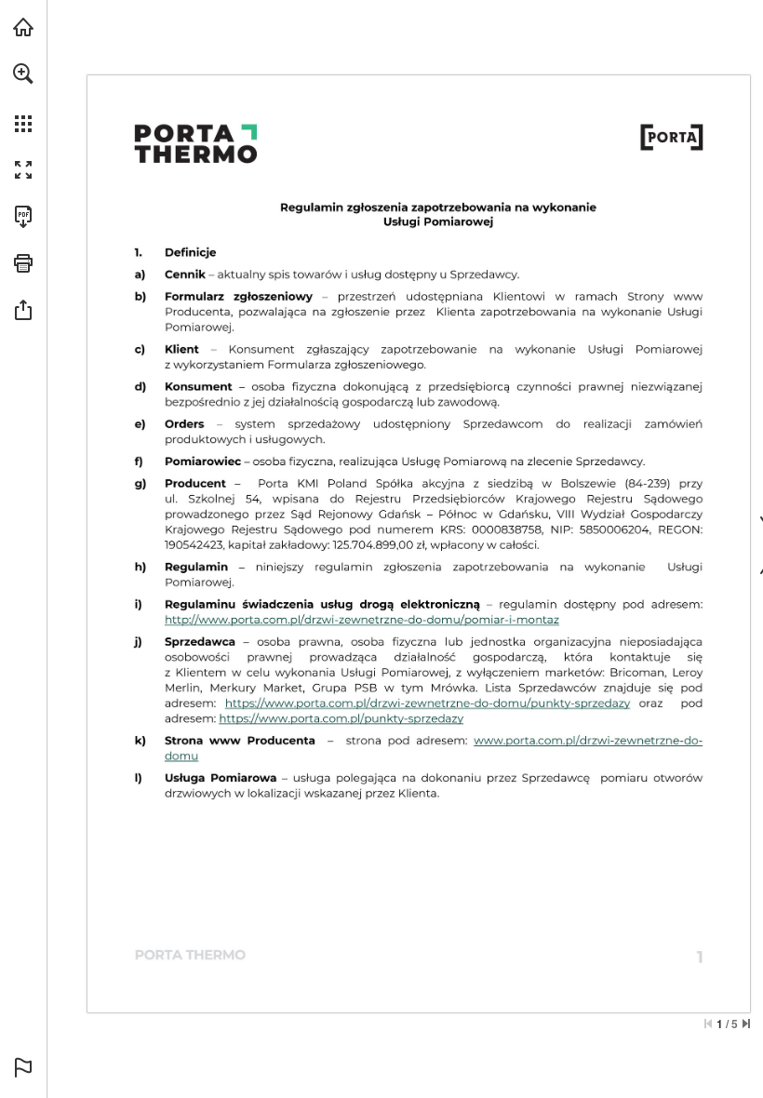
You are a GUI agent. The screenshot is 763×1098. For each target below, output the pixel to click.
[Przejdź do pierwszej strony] (708, 1023)
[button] (23, 73)
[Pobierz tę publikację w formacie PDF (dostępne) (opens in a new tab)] (23, 217)
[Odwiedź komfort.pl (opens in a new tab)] (23, 27)
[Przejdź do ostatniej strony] (746, 1023)
